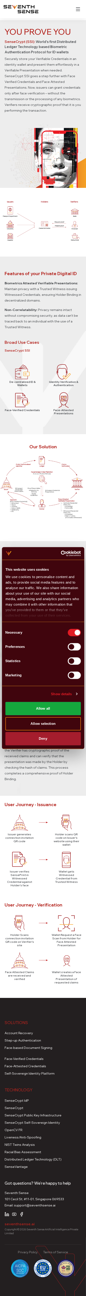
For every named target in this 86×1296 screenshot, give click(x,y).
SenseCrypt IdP (17, 1100)
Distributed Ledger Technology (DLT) (33, 1159)
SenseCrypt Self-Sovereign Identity (32, 1123)
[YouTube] (14, 1214)
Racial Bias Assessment (23, 1152)
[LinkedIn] (7, 1214)
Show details (61, 694)
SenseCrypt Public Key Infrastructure (33, 1115)
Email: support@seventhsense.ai (30, 1205)
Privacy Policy (28, 1252)
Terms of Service (55, 1252)
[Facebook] (21, 1214)
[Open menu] (78, 9)
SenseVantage (16, 1167)
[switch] (74, 646)
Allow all (43, 708)
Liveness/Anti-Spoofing (23, 1137)
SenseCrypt (14, 1108)
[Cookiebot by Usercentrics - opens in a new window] (61, 553)
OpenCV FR (13, 1130)
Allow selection (43, 724)
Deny (43, 738)
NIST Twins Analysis (20, 1145)
